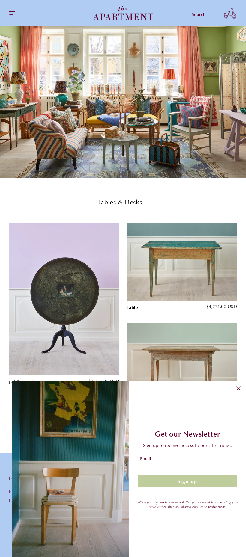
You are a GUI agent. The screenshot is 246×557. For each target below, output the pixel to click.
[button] (230, 13)
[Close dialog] (238, 388)
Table (132, 307)
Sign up (187, 481)
